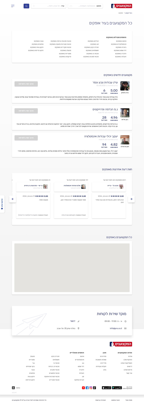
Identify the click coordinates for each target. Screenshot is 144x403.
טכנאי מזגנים (54, 370)
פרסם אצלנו (128, 370)
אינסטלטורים (79, 360)
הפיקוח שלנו (128, 360)
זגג (83, 376)
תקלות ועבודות (101, 366)
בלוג (104, 370)
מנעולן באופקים (65, 50)
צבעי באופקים (38, 41)
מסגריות (32, 360)
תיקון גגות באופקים (36, 47)
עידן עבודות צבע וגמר (105, 82)
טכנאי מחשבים (54, 373)
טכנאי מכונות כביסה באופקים (61, 41)
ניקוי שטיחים (30, 366)
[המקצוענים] (121, 6)
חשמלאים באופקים (92, 50)
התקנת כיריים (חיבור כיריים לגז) (27, 215)
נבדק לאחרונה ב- (107, 85)
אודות (130, 356)
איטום (82, 356)
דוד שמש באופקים (120, 50)
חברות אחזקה (79, 380)
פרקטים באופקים (65, 57)
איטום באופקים (121, 41)
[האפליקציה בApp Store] (106, 387)
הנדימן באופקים (93, 41)
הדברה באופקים (120, 54)
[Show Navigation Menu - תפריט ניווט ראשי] (13, 6)
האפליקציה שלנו (126, 363)
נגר (33, 363)
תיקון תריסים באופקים (35, 50)
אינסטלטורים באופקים (118, 44)
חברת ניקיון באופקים (91, 47)
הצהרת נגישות (100, 400)
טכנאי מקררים (54, 380)
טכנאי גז (56, 363)
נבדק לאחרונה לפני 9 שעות (108, 139)
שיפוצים (32, 373)
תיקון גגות (31, 376)
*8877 (72, 321)
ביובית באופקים (121, 47)
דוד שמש (81, 366)
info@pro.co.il (116, 328)
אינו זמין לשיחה (26, 84)
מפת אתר (128, 400)
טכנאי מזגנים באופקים (91, 57)
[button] (16, 387)
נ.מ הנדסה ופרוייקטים (105, 109)
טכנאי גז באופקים (93, 54)
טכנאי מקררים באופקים (63, 47)
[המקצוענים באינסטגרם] (91, 387)
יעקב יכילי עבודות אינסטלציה (101, 136)
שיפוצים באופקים (37, 44)
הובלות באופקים (120, 57)
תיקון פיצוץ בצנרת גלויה (68, 215)
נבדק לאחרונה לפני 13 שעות (108, 112)
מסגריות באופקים (65, 54)
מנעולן (32, 356)
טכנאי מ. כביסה (53, 366)
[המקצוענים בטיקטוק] (94, 387)
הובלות (81, 373)
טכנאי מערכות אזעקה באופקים (60, 44)
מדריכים (103, 363)
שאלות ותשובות (101, 360)
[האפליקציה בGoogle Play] (117, 387)
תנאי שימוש (115, 400)
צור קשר (129, 373)
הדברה (81, 370)
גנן (83, 363)
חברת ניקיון (55, 356)
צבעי (33, 370)
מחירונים (103, 356)
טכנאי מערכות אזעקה (51, 376)
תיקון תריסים (30, 380)
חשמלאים (56, 360)
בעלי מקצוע (128, 13)
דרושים (129, 366)
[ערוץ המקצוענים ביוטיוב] (84, 387)
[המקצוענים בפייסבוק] (87, 387)
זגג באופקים (94, 44)
